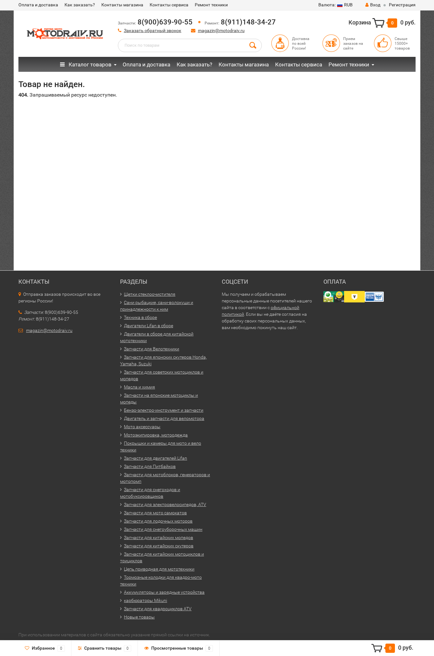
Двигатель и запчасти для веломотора (164, 418)
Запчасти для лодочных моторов (158, 521)
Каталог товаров (89, 64)
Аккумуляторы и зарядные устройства (164, 592)
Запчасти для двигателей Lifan (155, 458)
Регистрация (402, 4)
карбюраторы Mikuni (145, 600)
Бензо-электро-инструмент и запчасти (163, 410)
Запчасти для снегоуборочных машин (163, 529)
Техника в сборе (140, 317)
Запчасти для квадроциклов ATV (158, 608)
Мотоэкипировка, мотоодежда (156, 434)
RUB (335, 4)
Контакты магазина (122, 4)
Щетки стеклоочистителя (149, 294)
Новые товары (139, 616)
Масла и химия (139, 386)
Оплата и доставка (38, 4)
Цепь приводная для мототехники (159, 568)
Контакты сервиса (169, 4)
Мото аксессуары (142, 426)
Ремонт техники (211, 4)
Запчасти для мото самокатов (155, 512)
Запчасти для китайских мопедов (158, 537)
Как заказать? (79, 4)
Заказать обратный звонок (152, 30)
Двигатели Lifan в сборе (148, 325)
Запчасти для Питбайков (150, 466)
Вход (375, 4)
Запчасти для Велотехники (151, 348)
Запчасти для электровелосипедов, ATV (165, 504)
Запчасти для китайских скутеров (158, 545)
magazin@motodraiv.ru (221, 30)
